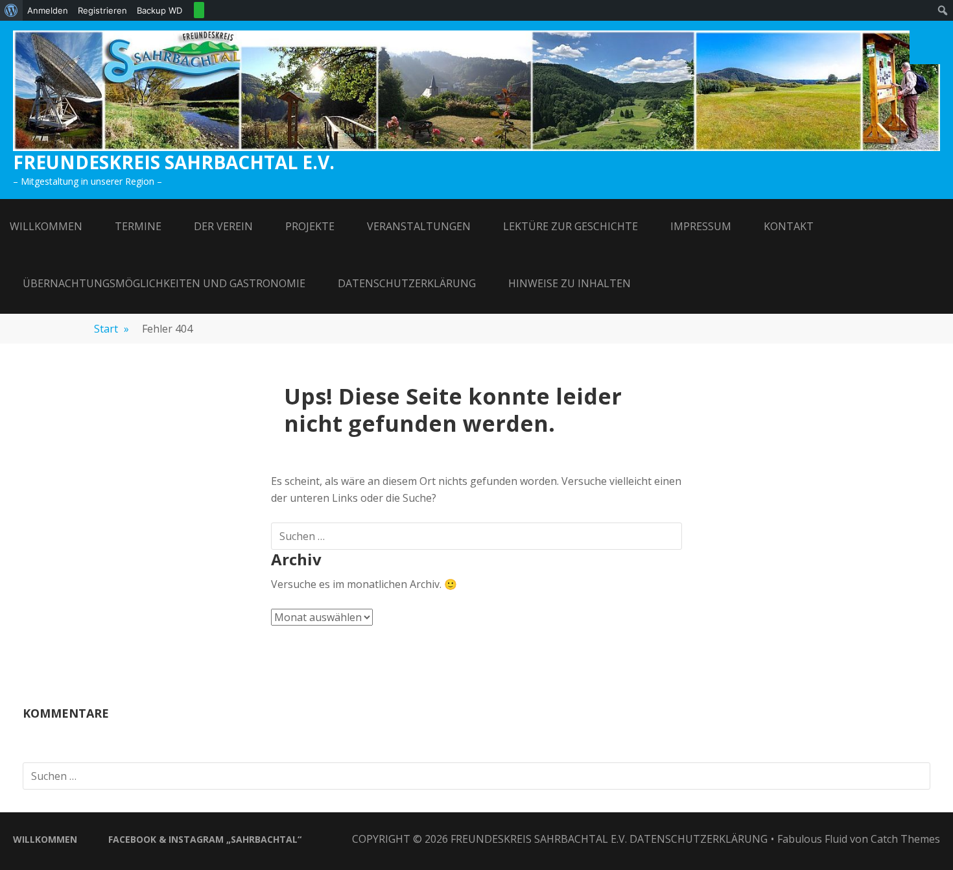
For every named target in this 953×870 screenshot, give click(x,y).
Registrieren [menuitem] (102, 10)
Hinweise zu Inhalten (569, 283)
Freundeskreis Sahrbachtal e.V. (174, 162)
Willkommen (46, 226)
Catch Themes (905, 839)
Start (111, 329)
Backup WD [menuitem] (159, 10)
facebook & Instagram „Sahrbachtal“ (204, 839)
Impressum (700, 226)
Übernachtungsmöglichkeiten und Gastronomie (164, 283)
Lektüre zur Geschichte (570, 226)
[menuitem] (11, 10)
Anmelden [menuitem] (47, 10)
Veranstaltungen (419, 226)
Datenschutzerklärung (407, 283)
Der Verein (223, 226)
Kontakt (789, 226)
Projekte (310, 226)
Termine (138, 226)
